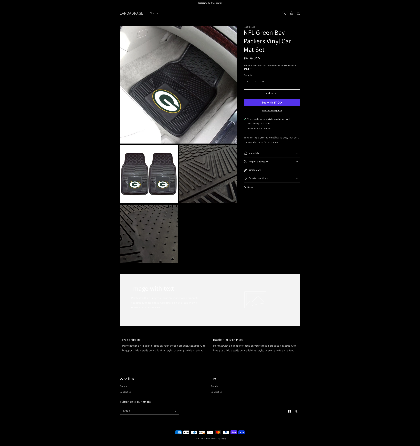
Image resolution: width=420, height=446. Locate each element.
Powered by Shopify (218, 438)
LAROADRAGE (205, 438)
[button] (154, 13)
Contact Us (125, 391)
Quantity (248, 75)
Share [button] (250, 187)
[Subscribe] (175, 411)
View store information (259, 128)
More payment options (272, 110)
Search (123, 386)
